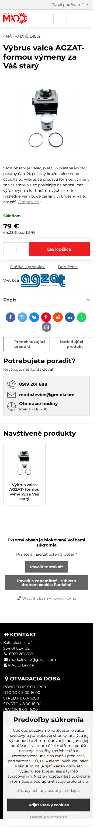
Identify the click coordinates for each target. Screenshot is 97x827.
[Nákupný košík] (73, 18)
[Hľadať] (60, 18)
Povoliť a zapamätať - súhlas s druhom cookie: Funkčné (46, 582)
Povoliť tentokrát (46, 566)
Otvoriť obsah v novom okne (48, 598)
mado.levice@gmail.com (32, 659)
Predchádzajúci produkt (29, 344)
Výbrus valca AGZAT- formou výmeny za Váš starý (24, 491)
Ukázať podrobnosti (48, 817)
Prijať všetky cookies (49, 805)
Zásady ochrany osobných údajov (48, 790)
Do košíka (59, 249)
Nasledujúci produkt (71, 344)
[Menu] (86, 18)
